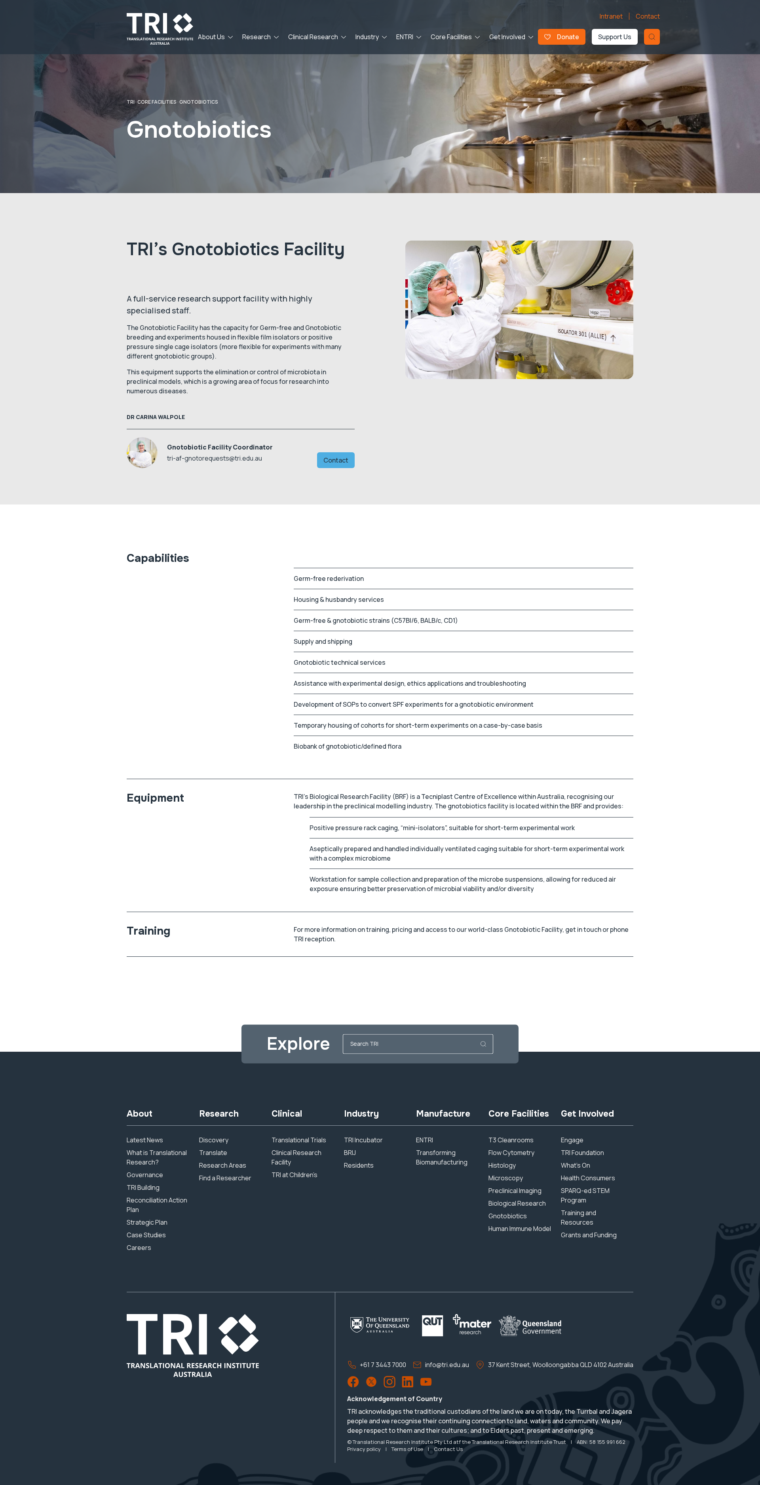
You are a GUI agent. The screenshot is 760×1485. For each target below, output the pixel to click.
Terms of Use (407, 1449)
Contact (648, 16)
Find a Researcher (225, 1178)
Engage (572, 1140)
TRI (131, 102)
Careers (139, 1247)
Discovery (213, 1140)
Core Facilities (451, 36)
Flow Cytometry (511, 1152)
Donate (568, 36)
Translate (213, 1152)
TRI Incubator (363, 1140)
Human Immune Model (519, 1228)
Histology (502, 1165)
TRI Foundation (582, 1152)
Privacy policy (364, 1449)
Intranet (611, 16)
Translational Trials (299, 1140)
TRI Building (143, 1187)
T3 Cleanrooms (511, 1140)
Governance (145, 1174)
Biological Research (517, 1203)
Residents (359, 1165)
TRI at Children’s (294, 1174)
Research (256, 36)
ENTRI (404, 36)
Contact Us (448, 1449)
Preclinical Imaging (515, 1190)
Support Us (614, 36)
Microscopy (505, 1178)
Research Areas (222, 1165)
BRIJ (350, 1152)
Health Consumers (588, 1178)
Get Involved (507, 36)
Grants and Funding (589, 1235)
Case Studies (146, 1235)
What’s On (575, 1165)
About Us (211, 36)
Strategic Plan (147, 1222)
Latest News (145, 1140)
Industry (367, 36)
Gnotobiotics (507, 1216)
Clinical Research (313, 36)
